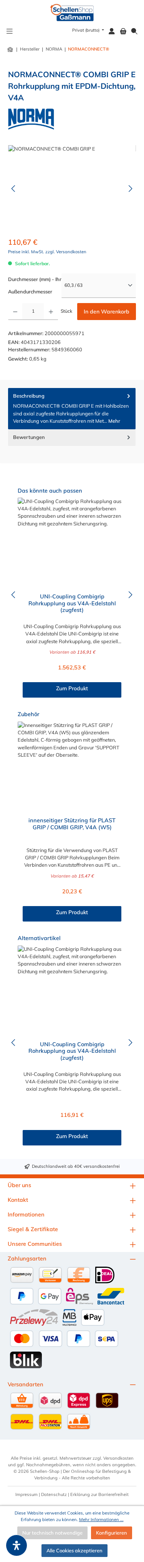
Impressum (26, 1494)
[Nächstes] (130, 188)
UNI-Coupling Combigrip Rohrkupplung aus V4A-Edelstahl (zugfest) (72, 603)
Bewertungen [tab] (29, 437)
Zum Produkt (72, 688)
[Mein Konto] (112, 31)
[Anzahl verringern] (15, 311)
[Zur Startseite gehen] (72, 12)
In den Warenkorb (106, 311)
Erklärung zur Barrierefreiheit (99, 1494)
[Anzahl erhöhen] (51, 311)
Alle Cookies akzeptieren (74, 1550)
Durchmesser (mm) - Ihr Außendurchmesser (34, 285)
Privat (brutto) (86, 30)
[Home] (11, 49)
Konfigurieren (111, 1533)
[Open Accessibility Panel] (16, 1545)
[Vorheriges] (14, 188)
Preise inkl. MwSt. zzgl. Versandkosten (47, 251)
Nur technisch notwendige (52, 1533)
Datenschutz (54, 1494)
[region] (72, 188)
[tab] (72, 408)
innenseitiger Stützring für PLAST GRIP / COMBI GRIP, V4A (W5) (72, 824)
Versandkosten (118, 1458)
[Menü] (9, 31)
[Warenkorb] (123, 31)
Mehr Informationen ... (101, 1519)
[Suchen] (134, 31)
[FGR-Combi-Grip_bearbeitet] (72, 188)
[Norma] (31, 118)
